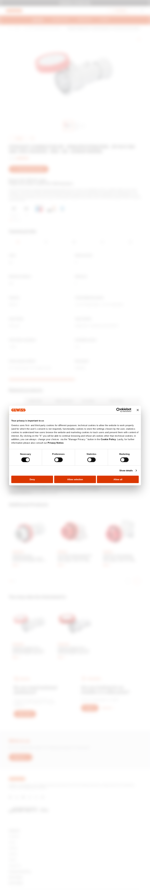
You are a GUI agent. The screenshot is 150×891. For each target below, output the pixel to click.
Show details (126, 470)
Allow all (118, 479)
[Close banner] (138, 410)
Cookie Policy (108, 439)
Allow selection (75, 479)
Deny (32, 479)
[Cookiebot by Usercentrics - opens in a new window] (118, 410)
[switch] (58, 459)
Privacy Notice (55, 442)
